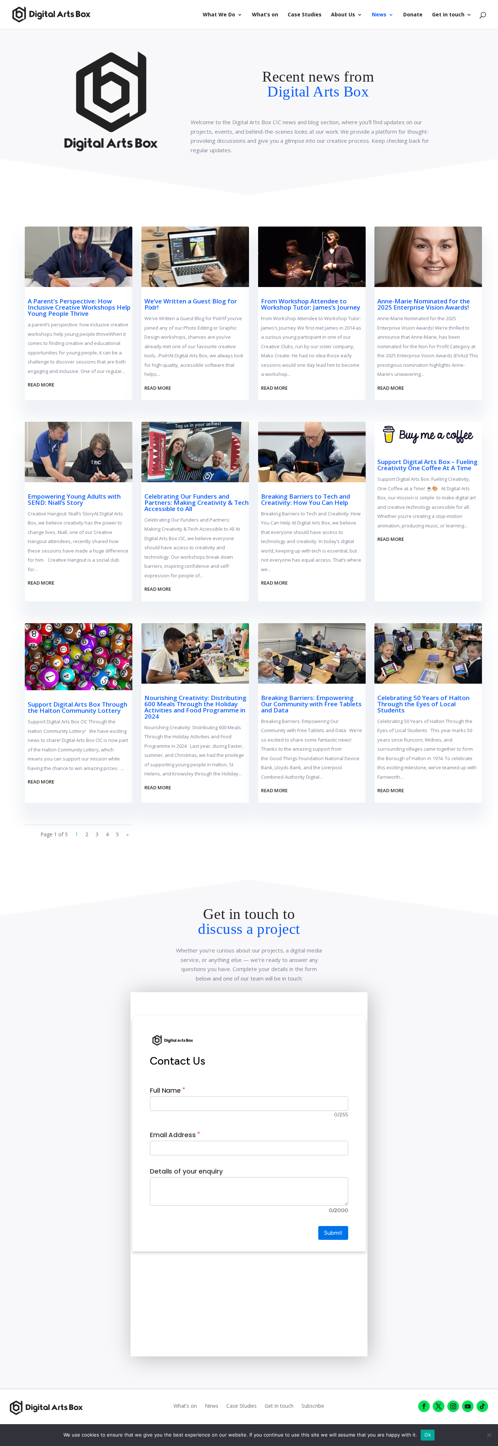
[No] (489, 1435)
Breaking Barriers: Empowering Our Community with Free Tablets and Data (311, 703)
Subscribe (312, 1406)
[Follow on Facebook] (424, 1406)
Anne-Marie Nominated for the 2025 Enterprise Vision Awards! (423, 304)
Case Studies (305, 15)
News (379, 15)
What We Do (219, 15)
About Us (343, 15)
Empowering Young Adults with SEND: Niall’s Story (74, 499)
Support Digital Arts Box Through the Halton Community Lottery (77, 707)
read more (41, 384)
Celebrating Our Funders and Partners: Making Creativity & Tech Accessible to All (196, 502)
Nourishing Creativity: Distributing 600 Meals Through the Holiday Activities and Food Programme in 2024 (195, 706)
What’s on (265, 15)
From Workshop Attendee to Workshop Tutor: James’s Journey (310, 304)
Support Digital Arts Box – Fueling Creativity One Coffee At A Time (427, 464)
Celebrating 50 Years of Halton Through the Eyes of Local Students (423, 703)
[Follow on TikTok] (482, 1406)
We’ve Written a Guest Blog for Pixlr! (190, 304)
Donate (413, 15)
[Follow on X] (438, 1406)
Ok (427, 1435)
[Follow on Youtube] (468, 1406)
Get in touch (448, 15)
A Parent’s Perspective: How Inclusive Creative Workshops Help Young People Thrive (79, 307)
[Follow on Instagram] (453, 1406)
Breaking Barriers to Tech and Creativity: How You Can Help (305, 499)
